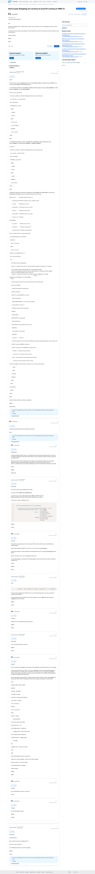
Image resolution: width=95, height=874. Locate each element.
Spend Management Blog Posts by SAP (70, 36)
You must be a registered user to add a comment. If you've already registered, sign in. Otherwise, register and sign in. (33, 411)
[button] (82, 14)
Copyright (27, 872)
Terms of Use (22, 872)
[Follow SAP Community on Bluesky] (74, 872)
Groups (30, 1)
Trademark (39, 872)
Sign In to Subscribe (81, 8)
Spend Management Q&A (34, 4)
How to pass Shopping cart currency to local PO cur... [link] (47, 4)
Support (43, 872)
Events (44, 1)
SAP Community (10, 4)
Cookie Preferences (49, 872)
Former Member (15, 14)
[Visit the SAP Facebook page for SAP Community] (72, 872)
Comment (57, 46)
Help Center (49, 1)
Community (14, 1)
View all (63, 65)
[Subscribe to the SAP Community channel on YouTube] (76, 872)
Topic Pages (55, 1)
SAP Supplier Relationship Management (15, 19)
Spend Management (26, 4)
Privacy (17, 872)
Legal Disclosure (33, 872)
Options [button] (86, 8)
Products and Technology (23, 1)
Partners (40, 1)
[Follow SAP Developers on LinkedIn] (78, 872)
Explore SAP (80, 1)
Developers (35, 1)
